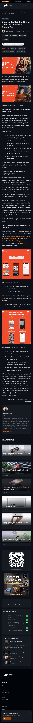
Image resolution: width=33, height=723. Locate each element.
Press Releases (5, 692)
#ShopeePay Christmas (8, 51)
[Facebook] (4, 604)
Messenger (22, 36)
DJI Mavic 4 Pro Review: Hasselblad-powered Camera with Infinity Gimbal (16, 624)
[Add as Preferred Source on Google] (13, 44)
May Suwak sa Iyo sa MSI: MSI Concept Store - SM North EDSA (19, 646)
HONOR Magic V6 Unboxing (17, 652)
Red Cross (13, 238)
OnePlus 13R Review (13, 628)
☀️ (26, 5)
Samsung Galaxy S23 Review (15, 630)
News (3, 685)
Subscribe (6, 718)
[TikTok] (19, 604)
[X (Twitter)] (8, 604)
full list (23, 243)
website (4, 298)
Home (3, 12)
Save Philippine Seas (19, 241)
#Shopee (13, 48)
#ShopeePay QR (21, 51)
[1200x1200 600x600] (16, 596)
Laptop (3, 702)
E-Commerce (8, 12)
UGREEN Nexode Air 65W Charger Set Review (16, 616)
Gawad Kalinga (17, 236)
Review (3, 695)
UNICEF (4, 243)
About (3, 709)
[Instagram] (12, 604)
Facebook (5, 36)
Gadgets (4, 688)
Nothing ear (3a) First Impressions (18, 657)
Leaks (3, 697)
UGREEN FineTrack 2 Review (14, 620)
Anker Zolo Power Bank (16, 641)
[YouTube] (15, 604)
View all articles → (7, 431)
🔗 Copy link (5, 39)
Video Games (5, 699)
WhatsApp (13, 36)
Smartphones (5, 690)
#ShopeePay (21, 48)
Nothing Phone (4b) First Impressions (19, 662)
